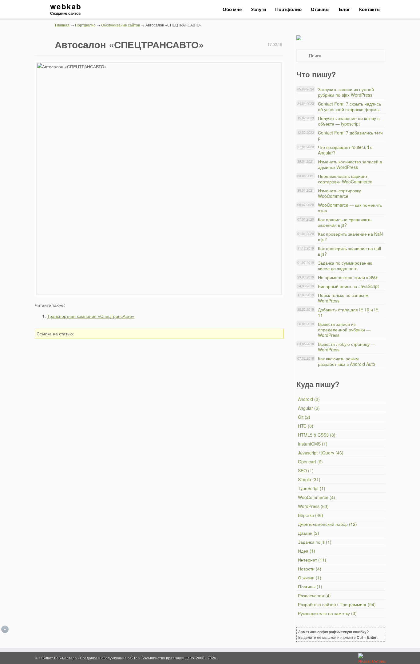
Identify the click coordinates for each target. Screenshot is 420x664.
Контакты (370, 9)
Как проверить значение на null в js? (349, 251)
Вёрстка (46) (310, 515)
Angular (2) (309, 408)
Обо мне (232, 9)
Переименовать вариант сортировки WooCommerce (345, 179)
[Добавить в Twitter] (258, 333)
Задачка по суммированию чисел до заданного (345, 265)
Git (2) (304, 417)
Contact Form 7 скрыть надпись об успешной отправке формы (349, 106)
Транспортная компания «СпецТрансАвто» (90, 316)
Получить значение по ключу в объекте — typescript (348, 121)
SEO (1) (306, 470)
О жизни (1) (309, 577)
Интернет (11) (312, 560)
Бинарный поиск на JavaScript (348, 286)
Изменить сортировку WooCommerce (339, 193)
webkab (65, 9)
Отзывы (320, 9)
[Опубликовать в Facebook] (249, 333)
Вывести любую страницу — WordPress (346, 347)
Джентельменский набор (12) (327, 524)
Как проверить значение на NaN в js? (350, 236)
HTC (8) (305, 426)
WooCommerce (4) (316, 497)
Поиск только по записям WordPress (343, 298)
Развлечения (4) (314, 595)
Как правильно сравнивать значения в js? (344, 222)
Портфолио (288, 9)
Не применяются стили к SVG (348, 277)
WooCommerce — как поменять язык (350, 208)
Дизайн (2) (308, 533)
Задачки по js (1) (314, 542)
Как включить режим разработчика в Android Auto (346, 361)
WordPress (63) (313, 506)
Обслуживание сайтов (120, 24)
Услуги (258, 9)
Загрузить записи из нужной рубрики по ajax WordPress (346, 92)
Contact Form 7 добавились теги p (350, 135)
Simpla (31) (309, 479)
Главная (62, 24)
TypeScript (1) (311, 488)
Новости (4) (309, 569)
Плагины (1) (310, 586)
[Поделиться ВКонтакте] (240, 333)
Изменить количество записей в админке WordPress (350, 164)
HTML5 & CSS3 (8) (316, 435)
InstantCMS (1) (312, 444)
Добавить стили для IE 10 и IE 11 (348, 312)
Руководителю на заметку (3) (327, 613)
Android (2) (309, 399)
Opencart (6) (310, 461)
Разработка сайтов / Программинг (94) (337, 604)
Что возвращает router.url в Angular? (345, 150)
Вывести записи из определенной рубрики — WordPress (344, 329)
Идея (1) (306, 551)
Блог (344, 9)
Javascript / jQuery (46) (320, 453)
